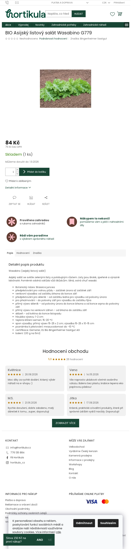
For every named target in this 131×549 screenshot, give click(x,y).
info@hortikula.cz (20, 447)
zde (58, 532)
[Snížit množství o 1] (17, 174)
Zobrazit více (66, 423)
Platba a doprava (62, 2)
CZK (104, 2)
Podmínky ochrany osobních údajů (26, 513)
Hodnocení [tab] (23, 253)
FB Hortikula (17, 457)
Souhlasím (108, 523)
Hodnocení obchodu (65, 351)
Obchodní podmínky (17, 509)
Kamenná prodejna (80, 455)
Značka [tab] (37, 253)
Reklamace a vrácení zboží (21, 504)
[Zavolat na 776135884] (10, 2)
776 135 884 (17, 452)
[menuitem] (8, 25)
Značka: (88, 38)
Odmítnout (84, 523)
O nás (72, 478)
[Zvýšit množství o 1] (17, 170)
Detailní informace (16, 187)
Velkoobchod (76, 447)
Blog (71, 469)
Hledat (78, 13)
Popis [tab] (10, 253)
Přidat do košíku (36, 172)
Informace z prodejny (81, 460)
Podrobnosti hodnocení (53, 38)
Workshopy (75, 464)
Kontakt (73, 473)
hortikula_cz (17, 462)
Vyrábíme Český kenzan (83, 451)
